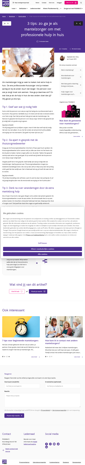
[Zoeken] (81, 2)
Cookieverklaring (54, 462)
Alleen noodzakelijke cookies (42, 249)
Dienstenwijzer (76, 462)
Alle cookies (42, 254)
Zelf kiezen (42, 243)
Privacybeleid (45, 410)
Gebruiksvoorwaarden (39, 462)
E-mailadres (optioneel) (53, 382)
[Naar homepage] (5, 3)
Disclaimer (66, 462)
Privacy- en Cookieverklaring (35, 235)
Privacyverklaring (24, 462)
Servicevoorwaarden (59, 410)
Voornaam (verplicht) (11, 382)
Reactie (6, 391)
